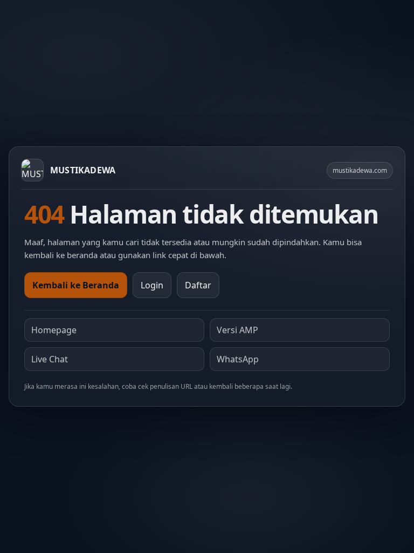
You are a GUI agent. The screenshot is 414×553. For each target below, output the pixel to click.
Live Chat (49, 359)
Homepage (54, 330)
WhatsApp (238, 359)
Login (152, 285)
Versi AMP (237, 330)
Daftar (198, 285)
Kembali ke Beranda (75, 285)
